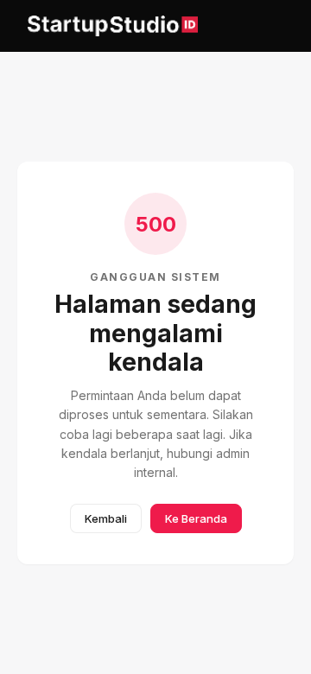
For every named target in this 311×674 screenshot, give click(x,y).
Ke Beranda (196, 518)
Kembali (106, 518)
